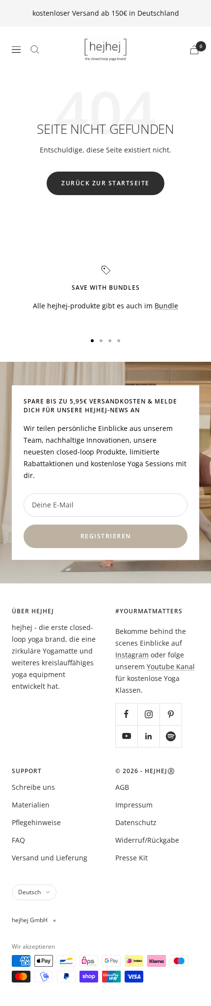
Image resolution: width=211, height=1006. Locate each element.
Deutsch (29, 892)
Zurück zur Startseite (105, 183)
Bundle (166, 305)
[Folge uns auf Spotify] (170, 736)
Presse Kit (131, 857)
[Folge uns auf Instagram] (148, 714)
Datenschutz (136, 822)
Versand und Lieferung (49, 857)
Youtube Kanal (171, 666)
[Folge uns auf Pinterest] (170, 714)
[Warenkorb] (194, 49)
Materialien (31, 804)
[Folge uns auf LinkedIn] (148, 736)
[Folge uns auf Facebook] (126, 714)
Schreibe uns (33, 787)
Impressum (134, 804)
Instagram (132, 654)
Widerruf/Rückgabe (147, 840)
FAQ (18, 840)
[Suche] (34, 49)
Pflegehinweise (36, 822)
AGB (122, 787)
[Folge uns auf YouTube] (126, 736)
